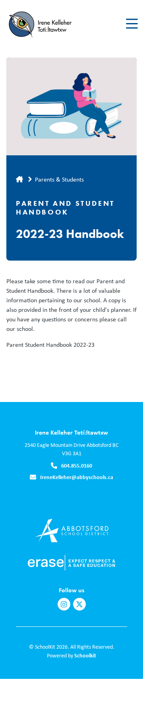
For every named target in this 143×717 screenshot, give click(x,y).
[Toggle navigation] (131, 24)
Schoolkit (85, 655)
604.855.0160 (76, 465)
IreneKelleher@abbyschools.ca (76, 477)
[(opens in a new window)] (71, 530)
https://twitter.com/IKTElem (79, 604)
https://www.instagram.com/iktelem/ (64, 604)
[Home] (51, 24)
